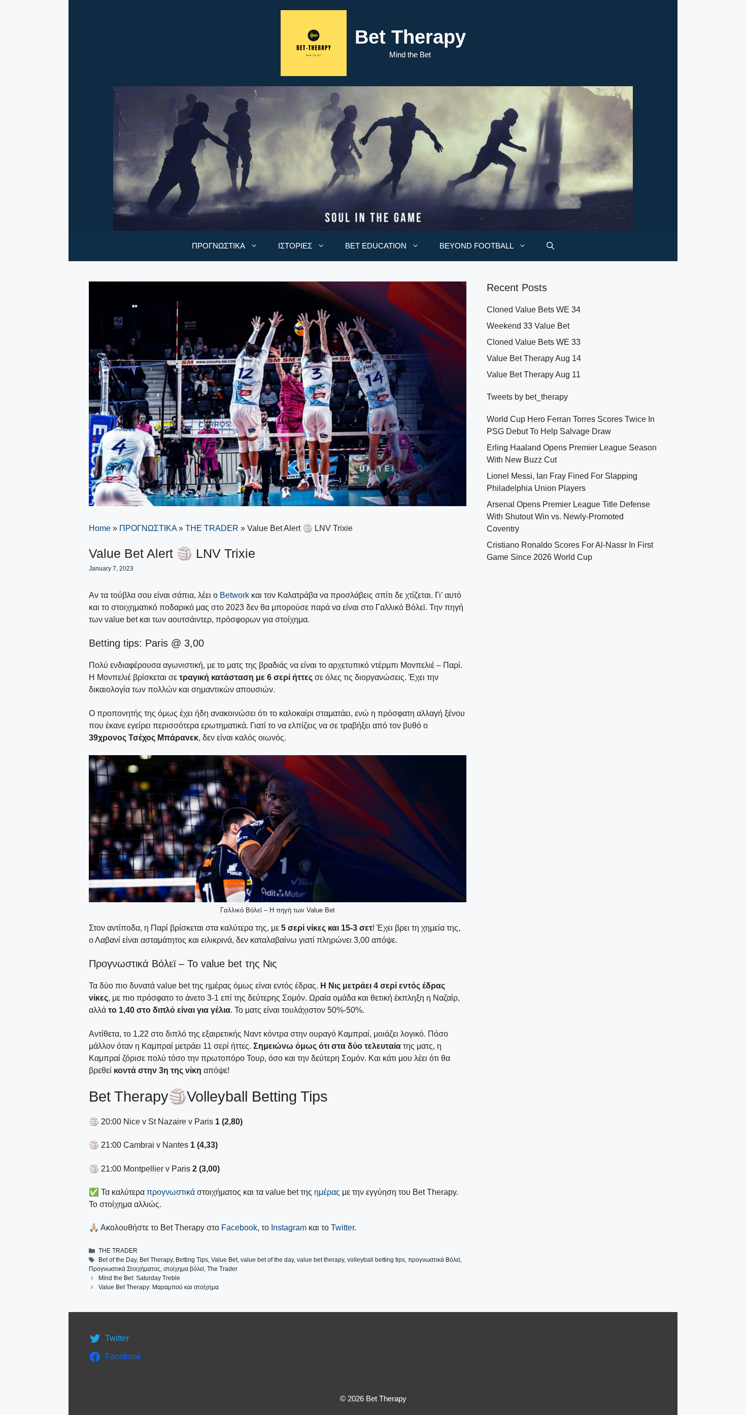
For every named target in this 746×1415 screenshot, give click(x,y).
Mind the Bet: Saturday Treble (139, 1278)
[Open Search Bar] (550, 246)
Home (100, 528)
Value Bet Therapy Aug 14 (534, 358)
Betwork (234, 595)
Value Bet (224, 1259)
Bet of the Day (117, 1259)
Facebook (239, 1227)
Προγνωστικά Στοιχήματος (124, 1268)
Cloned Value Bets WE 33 (534, 342)
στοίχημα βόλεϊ (183, 1268)
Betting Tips (192, 1259)
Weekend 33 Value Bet (528, 326)
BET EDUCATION (375, 245)
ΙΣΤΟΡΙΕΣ (295, 245)
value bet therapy (320, 1259)
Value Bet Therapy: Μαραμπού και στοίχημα (158, 1287)
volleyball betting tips (376, 1259)
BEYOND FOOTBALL (476, 245)
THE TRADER (212, 528)
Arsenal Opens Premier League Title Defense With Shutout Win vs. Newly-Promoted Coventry (568, 516)
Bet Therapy (410, 37)
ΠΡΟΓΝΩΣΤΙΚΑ (218, 245)
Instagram (289, 1227)
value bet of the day (267, 1259)
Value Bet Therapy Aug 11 (534, 374)
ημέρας (328, 1192)
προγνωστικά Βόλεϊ (434, 1259)
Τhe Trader (222, 1268)
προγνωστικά (171, 1192)
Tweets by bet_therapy (527, 397)
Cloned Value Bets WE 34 (534, 309)
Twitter (342, 1227)
